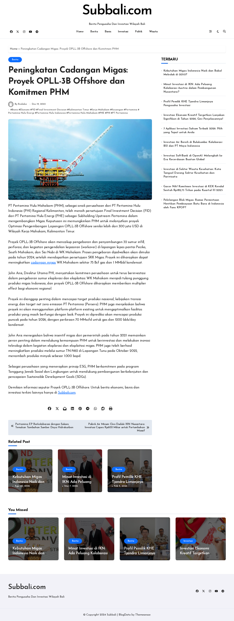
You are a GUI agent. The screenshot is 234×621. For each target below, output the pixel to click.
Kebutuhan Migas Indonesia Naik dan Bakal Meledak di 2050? (192, 72)
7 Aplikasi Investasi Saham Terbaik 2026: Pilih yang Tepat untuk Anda (193, 130)
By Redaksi (21, 104)
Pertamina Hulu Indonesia (51, 113)
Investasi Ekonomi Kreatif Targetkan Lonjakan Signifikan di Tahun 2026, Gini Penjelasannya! (194, 117)
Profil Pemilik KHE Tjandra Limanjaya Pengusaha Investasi (128, 482)
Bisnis (108, 31)
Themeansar (142, 614)
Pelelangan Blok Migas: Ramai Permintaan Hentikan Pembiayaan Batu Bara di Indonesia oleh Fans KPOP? (193, 204)
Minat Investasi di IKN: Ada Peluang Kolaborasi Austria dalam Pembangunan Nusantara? (189, 88)
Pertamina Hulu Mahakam (83, 113)
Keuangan (117, 109)
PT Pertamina (120, 113)
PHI (108, 113)
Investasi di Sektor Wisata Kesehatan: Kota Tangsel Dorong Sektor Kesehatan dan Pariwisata (192, 173)
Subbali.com (117, 11)
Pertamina (131, 109)
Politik (138, 31)
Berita (94, 31)
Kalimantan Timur (79, 109)
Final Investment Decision (52, 109)
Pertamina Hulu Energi (21, 113)
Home (79, 31)
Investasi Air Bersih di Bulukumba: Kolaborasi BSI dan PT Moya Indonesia (192, 144)
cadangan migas (43, 262)
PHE (102, 113)
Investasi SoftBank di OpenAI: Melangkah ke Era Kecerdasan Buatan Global (192, 157)
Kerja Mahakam (100, 109)
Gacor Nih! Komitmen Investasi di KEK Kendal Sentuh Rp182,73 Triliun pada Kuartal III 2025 (193, 188)
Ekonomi (25, 109)
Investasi (123, 31)
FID (33, 109)
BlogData (125, 614)
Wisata (153, 31)
